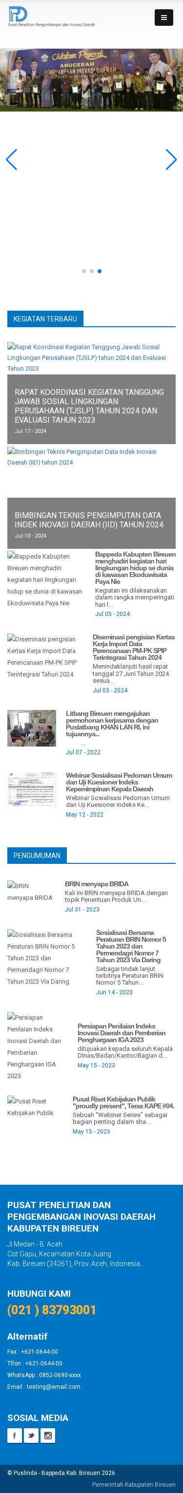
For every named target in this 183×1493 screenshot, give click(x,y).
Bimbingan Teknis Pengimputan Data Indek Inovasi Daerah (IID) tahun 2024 (89, 520)
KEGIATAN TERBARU (45, 319)
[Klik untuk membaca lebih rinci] (46, 579)
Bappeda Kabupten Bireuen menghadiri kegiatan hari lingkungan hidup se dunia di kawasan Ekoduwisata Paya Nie (135, 567)
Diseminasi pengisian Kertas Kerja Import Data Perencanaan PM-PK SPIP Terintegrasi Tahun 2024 (134, 647)
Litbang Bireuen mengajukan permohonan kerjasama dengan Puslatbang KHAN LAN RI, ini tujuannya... (112, 723)
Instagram (48, 1435)
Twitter (31, 1435)
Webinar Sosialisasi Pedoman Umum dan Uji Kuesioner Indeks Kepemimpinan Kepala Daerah (119, 782)
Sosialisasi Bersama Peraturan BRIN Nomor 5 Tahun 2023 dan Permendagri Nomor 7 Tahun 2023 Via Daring (131, 946)
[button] (11, 159)
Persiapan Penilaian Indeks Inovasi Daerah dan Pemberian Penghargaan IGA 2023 (121, 1033)
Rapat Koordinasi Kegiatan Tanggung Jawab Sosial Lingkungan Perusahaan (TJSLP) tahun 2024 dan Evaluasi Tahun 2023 (89, 406)
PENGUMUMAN (37, 855)
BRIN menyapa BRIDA (96, 884)
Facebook (14, 1435)
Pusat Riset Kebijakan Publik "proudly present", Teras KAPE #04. (123, 1102)
